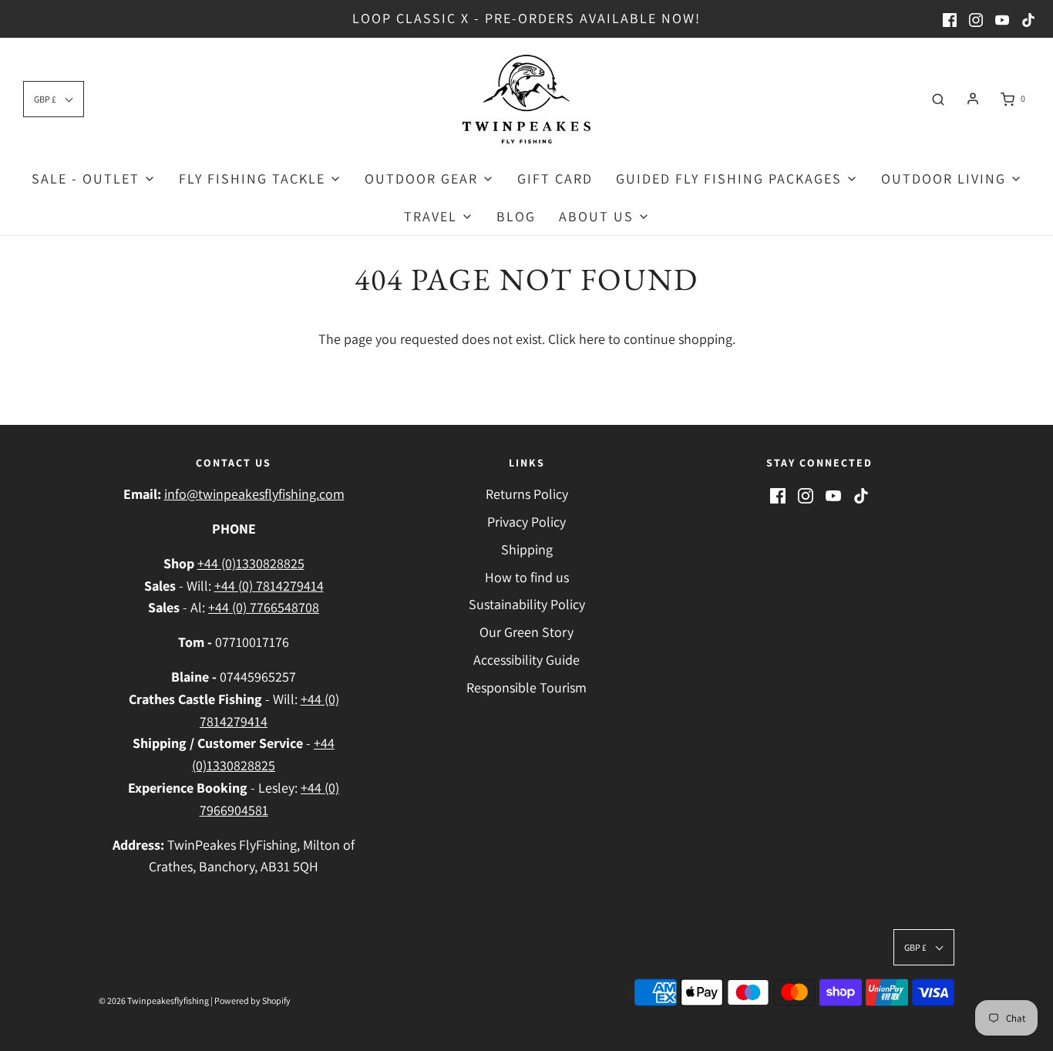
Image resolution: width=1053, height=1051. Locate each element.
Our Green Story (526, 632)
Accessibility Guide (526, 660)
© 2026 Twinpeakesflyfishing (154, 1000)
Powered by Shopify (252, 1000)
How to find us (527, 577)
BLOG (516, 216)
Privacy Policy (526, 522)
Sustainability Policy (527, 604)
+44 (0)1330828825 (250, 563)
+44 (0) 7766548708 (263, 607)
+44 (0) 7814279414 (269, 586)
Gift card (555, 178)
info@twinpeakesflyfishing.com (254, 494)
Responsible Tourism (526, 687)
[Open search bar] (938, 98)
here (592, 339)
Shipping (527, 549)
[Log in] (973, 99)
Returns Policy (527, 494)
